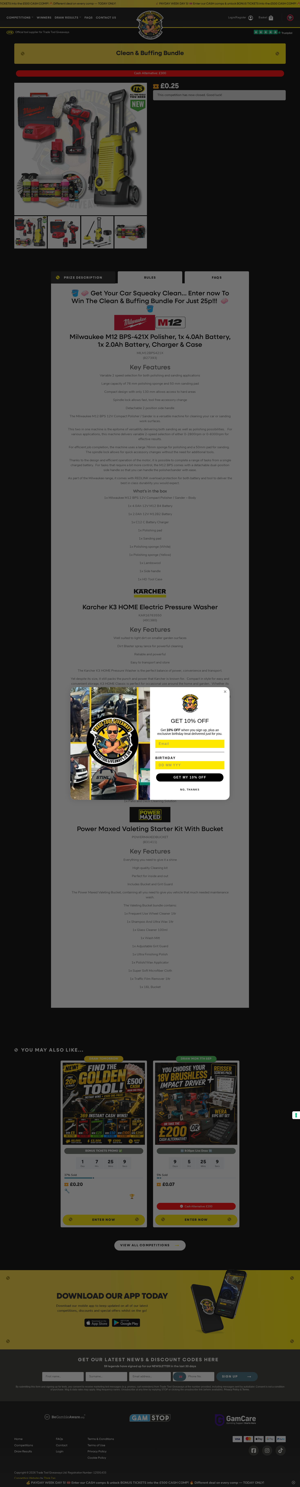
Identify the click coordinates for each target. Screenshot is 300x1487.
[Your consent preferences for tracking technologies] (296, 1115)
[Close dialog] (225, 691)
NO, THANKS (190, 789)
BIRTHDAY (165, 758)
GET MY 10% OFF (189, 777)
